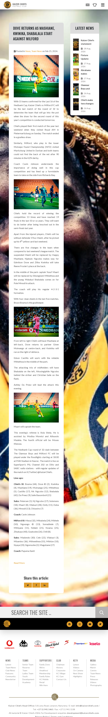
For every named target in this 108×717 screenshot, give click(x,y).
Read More (19, 563)
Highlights (77, 676)
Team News (36, 51)
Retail (41, 682)
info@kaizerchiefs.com (87, 705)
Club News (10, 670)
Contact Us (61, 679)
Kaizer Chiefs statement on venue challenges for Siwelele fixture (87, 42)
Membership (44, 673)
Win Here (43, 685)
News (28, 51)
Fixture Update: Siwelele (85, 57)
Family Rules (44, 676)
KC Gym (60, 676)
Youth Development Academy (28, 679)
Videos (93, 682)
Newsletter (10, 679)
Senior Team (27, 664)
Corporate (60, 670)
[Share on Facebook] (36, 585)
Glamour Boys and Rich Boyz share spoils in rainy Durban (86, 87)
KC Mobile (44, 679)
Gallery (93, 664)
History (59, 667)
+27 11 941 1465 (45, 709)
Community (10, 676)
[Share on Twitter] (28, 585)
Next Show (78, 673)
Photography (96, 685)
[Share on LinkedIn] (45, 585)
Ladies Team (27, 673)
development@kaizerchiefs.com (83, 713)
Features (9, 673)
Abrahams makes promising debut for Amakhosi (86, 72)
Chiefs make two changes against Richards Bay (87, 102)
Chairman (60, 664)
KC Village (60, 673)
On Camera (78, 670)
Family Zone (44, 664)
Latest (8, 664)
